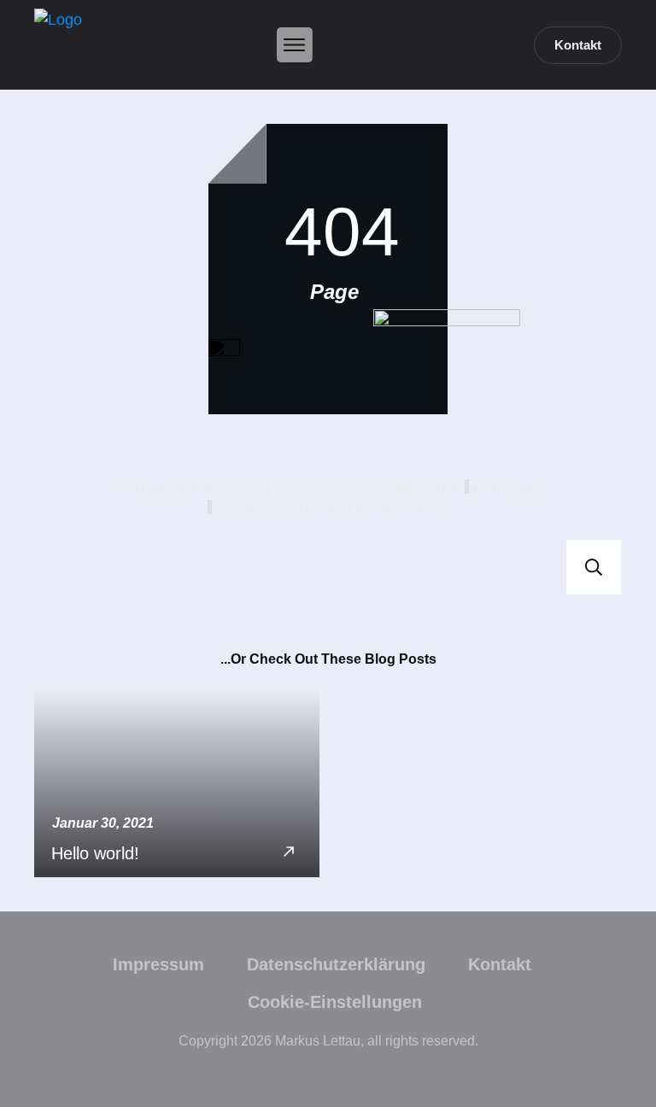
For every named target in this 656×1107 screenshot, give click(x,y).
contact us (247, 507)
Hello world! (176, 783)
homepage (505, 486)
